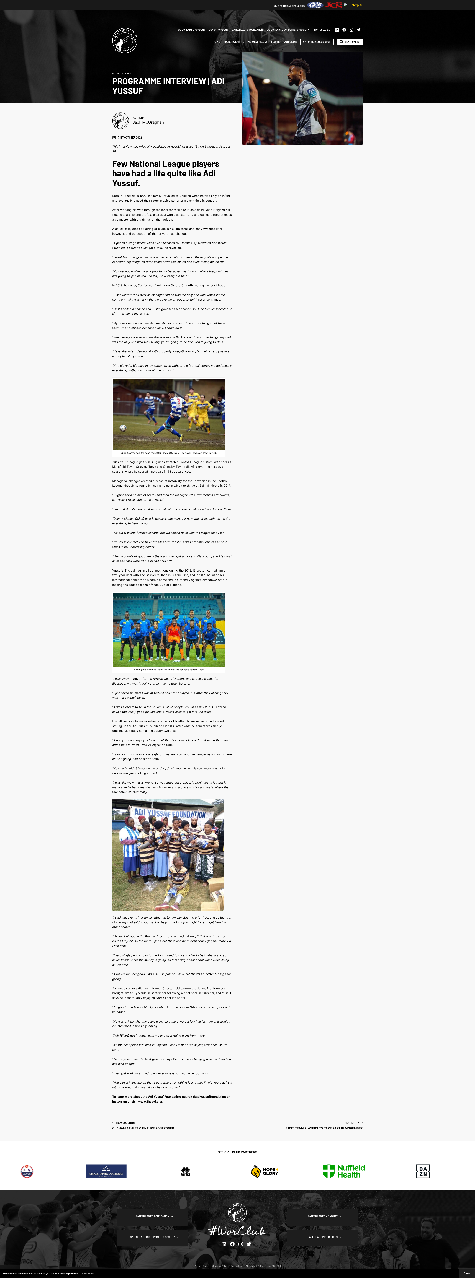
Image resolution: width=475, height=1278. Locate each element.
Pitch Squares (321, 29)
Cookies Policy (220, 1266)
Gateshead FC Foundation (247, 29)
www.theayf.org (150, 1101)
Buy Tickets (352, 41)
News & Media (257, 41)
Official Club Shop (319, 41)
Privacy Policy (201, 1266)
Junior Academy (218, 29)
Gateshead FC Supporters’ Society (288, 29)
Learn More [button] (87, 1273)
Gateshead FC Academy (191, 29)
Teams (275, 41)
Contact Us (236, 1266)
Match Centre (234, 41)
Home (216, 41)
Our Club (290, 41)
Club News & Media (122, 73)
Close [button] (467, 1273)
